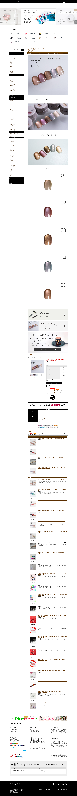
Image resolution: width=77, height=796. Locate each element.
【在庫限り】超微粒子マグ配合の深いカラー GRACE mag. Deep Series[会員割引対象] (51, 448)
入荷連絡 (63, 375)
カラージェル (30, 49)
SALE (32, 50)
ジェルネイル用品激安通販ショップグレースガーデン (36, 48)
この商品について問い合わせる (60, 390)
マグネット (34, 49)
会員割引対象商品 (31, 51)
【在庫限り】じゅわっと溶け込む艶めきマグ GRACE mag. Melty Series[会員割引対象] (51, 457)
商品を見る (33, 488)
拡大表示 (38, 380)
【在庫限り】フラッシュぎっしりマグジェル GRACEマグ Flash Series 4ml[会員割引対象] (51, 702)
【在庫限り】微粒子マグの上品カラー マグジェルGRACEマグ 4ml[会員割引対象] (50, 670)
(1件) (61, 389)
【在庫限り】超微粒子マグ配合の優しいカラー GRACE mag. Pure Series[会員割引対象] (51, 438)
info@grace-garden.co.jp (16, 792)
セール (29, 50)
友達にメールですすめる (59, 392)
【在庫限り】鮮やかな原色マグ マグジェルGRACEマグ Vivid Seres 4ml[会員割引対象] (51, 552)
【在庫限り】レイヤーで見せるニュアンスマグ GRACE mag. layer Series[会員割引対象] (51, 531)
